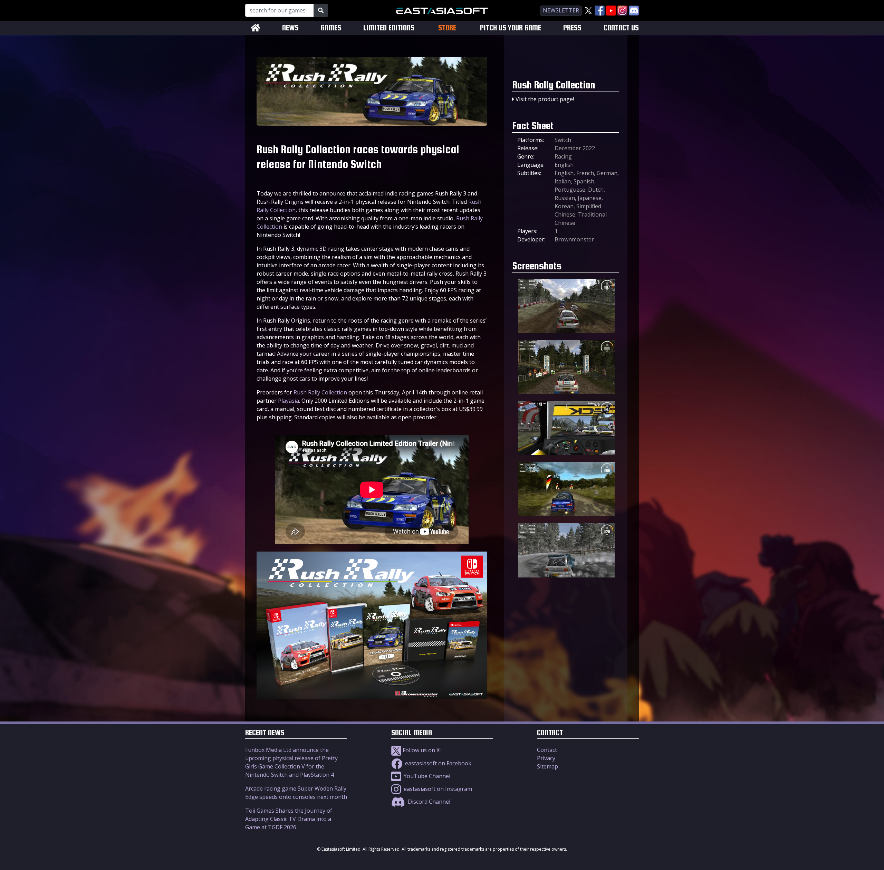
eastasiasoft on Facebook (437, 763)
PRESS (572, 27)
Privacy (546, 758)
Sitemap (547, 766)
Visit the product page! (545, 99)
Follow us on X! (421, 750)
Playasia (288, 400)
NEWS (290, 27)
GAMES (331, 27)
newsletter (561, 10)
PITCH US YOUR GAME (510, 27)
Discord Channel (428, 801)
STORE (447, 27)
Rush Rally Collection (320, 392)
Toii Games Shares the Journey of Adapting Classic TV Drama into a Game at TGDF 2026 (288, 819)
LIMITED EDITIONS (388, 27)
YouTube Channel (426, 776)
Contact (547, 750)
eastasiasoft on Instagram (437, 789)
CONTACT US (621, 27)
